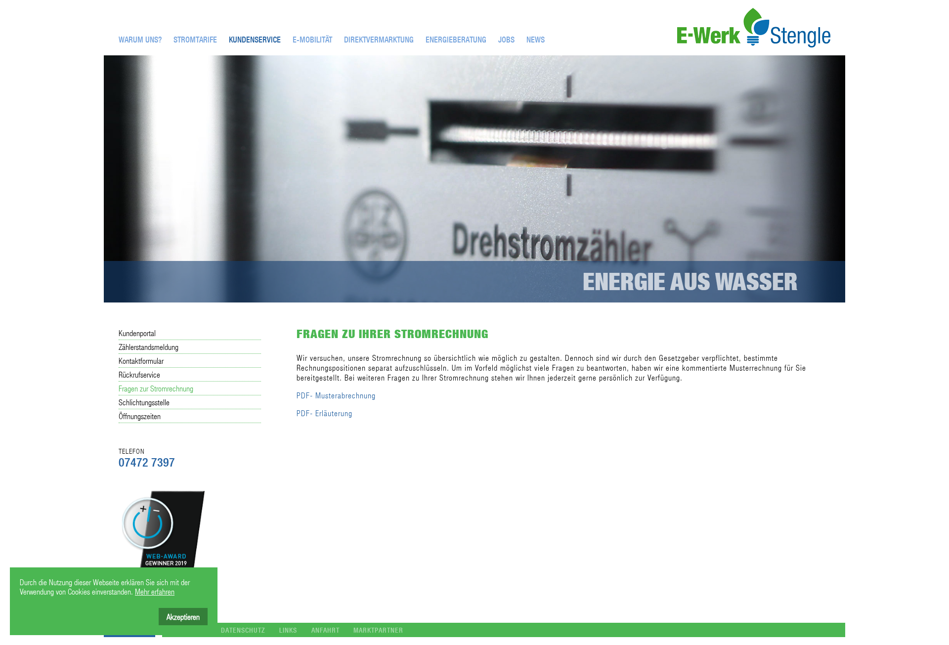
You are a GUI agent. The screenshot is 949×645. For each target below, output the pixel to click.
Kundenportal (137, 333)
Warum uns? (140, 39)
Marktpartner (378, 630)
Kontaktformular (141, 360)
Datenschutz (243, 630)
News (535, 39)
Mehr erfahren (154, 591)
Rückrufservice (139, 374)
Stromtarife (195, 39)
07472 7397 (147, 462)
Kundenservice (255, 39)
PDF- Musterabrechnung (336, 395)
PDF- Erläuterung (324, 413)
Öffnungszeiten (140, 416)
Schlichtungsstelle (144, 402)
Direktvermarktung (379, 39)
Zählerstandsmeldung (148, 346)
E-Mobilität (312, 39)
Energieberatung (456, 39)
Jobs (506, 39)
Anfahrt (325, 630)
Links (288, 630)
